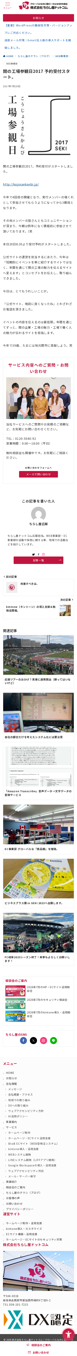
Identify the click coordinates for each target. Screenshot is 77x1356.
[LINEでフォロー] (53, 1040)
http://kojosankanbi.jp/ (21, 184)
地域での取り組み (19, 1100)
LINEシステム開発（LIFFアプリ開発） (32, 1160)
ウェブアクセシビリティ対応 (26, 1171)
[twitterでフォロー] (33, 554)
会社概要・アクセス (20, 1094)
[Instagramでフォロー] (43, 554)
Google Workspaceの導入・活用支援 (32, 1165)
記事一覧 (38, 560)
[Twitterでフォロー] (33, 1040)
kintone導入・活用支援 (23, 1149)
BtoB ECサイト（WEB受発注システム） (33, 1143)
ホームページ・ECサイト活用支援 (29, 1138)
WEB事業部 (12, 63)
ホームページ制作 (19, 1132)
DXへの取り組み (18, 1105)
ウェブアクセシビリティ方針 (26, 1111)
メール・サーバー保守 (22, 1176)
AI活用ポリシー (18, 1116)
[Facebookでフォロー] (38, 554)
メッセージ (15, 1089)
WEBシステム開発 (19, 1154)
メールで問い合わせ (38, 474)
